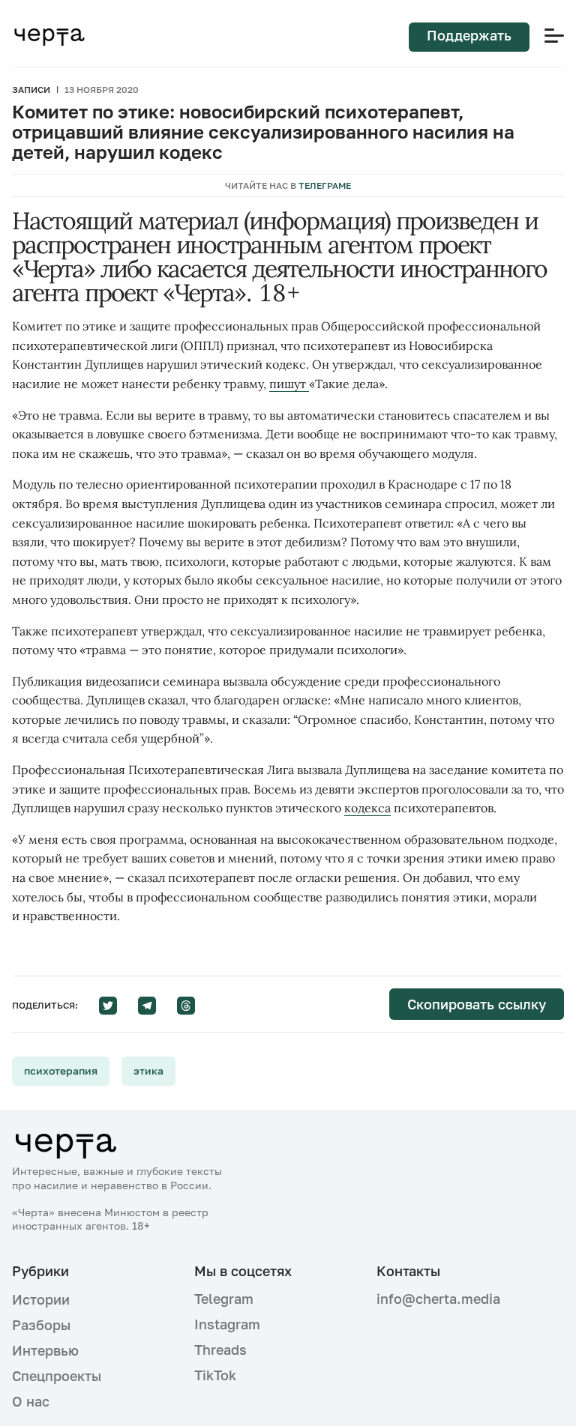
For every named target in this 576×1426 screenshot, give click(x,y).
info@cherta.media (438, 1299)
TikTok (215, 1375)
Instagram (227, 1324)
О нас (31, 1401)
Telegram (224, 1298)
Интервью (45, 1350)
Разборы (41, 1325)
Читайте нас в (288, 185)
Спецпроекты (56, 1376)
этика (149, 1070)
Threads (220, 1349)
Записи (31, 89)
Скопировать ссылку (476, 1004)
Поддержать (469, 35)
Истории (41, 1299)
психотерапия (61, 1070)
